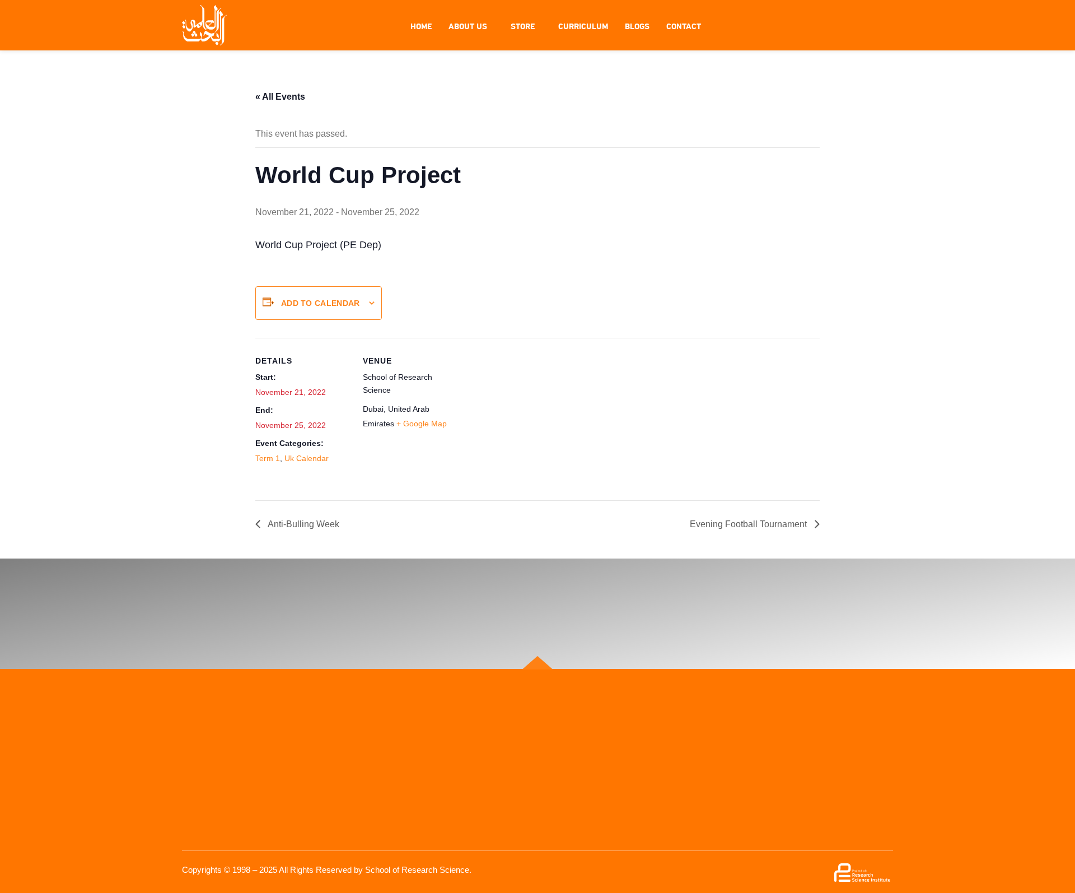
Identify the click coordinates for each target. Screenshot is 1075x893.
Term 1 (267, 458)
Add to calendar (320, 303)
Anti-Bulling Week (302, 524)
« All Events (280, 96)
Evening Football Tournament (749, 524)
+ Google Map (421, 423)
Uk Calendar (306, 458)
